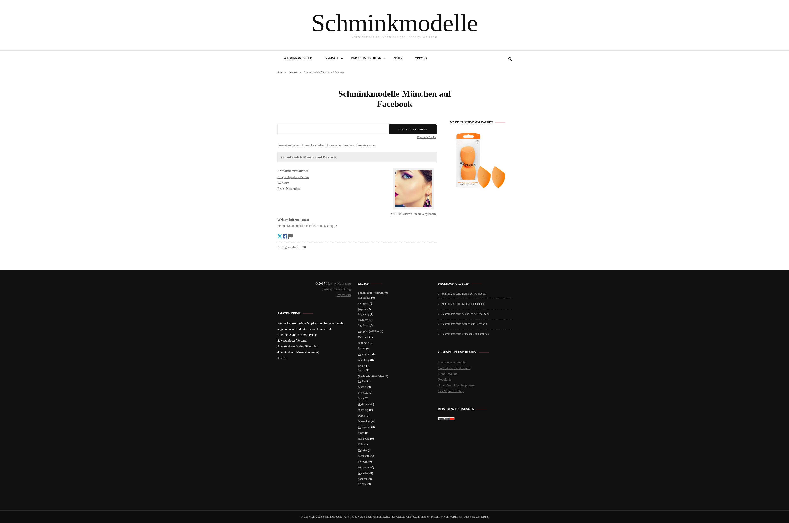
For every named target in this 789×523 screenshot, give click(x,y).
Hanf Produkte (447, 374)
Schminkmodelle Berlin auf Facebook (464, 293)
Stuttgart (363, 303)
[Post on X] (279, 236)
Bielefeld (363, 392)
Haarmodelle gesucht (452, 362)
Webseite (283, 183)
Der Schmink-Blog (366, 58)
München (363, 337)
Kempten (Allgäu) (368, 331)
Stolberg (363, 461)
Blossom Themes (419, 516)
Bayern (362, 309)
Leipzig (362, 483)
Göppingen (364, 297)
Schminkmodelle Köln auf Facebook (463, 303)
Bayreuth (363, 319)
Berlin (361, 365)
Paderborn (364, 455)
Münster (362, 450)
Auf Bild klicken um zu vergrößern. (413, 214)
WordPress (455, 516)
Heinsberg (363, 438)
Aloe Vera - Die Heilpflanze (456, 385)
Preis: (281, 188)
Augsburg (363, 314)
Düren (361, 415)
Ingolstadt (363, 325)
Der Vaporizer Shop (451, 391)
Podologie (444, 379)
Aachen (362, 381)
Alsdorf (362, 387)
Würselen (363, 473)
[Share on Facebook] (285, 236)
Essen (361, 432)
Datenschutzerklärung (336, 289)
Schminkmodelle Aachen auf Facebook (464, 323)
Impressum (344, 295)
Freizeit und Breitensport (454, 368)
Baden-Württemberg (371, 292)
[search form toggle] (510, 59)
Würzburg (363, 360)
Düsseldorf (364, 421)
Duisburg (363, 410)
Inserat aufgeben (289, 145)
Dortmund (364, 404)
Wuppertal (364, 467)
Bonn (361, 398)
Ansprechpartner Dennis (293, 177)
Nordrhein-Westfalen (371, 376)
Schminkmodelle (394, 23)
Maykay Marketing (338, 283)
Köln (360, 444)
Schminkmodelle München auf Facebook (307, 157)
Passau (361, 348)
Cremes (421, 58)
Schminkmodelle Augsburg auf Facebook (465, 313)
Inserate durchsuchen (340, 145)
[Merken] (290, 236)
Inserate (331, 58)
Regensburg (364, 354)
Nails (398, 58)
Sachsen (363, 478)
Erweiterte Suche (426, 137)
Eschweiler (364, 427)
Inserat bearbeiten (313, 145)
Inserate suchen (366, 145)
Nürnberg (363, 342)
